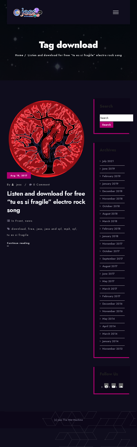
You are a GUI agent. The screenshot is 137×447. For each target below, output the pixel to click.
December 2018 (112, 191)
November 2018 (112, 199)
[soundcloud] (121, 385)
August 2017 (109, 266)
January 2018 (110, 236)
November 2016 (112, 311)
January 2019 (110, 184)
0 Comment (41, 185)
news (28, 221)
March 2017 (109, 289)
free (31, 229)
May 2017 (108, 281)
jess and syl (53, 229)
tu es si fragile (18, 235)
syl (74, 229)
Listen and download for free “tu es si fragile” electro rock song (75, 55)
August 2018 (110, 214)
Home (19, 55)
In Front (17, 221)
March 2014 (109, 334)
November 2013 (112, 349)
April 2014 (109, 326)
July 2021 (108, 161)
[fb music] (106, 385)
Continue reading (18, 243)
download (18, 229)
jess (19, 185)
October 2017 (111, 251)
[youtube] (113, 385)
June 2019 (108, 169)
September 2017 (112, 259)
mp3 (67, 229)
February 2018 (111, 229)
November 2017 (112, 244)
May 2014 (108, 319)
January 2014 (110, 341)
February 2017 (111, 296)
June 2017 (108, 274)
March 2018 (109, 221)
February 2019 (111, 176)
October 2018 (111, 206)
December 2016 (112, 304)
